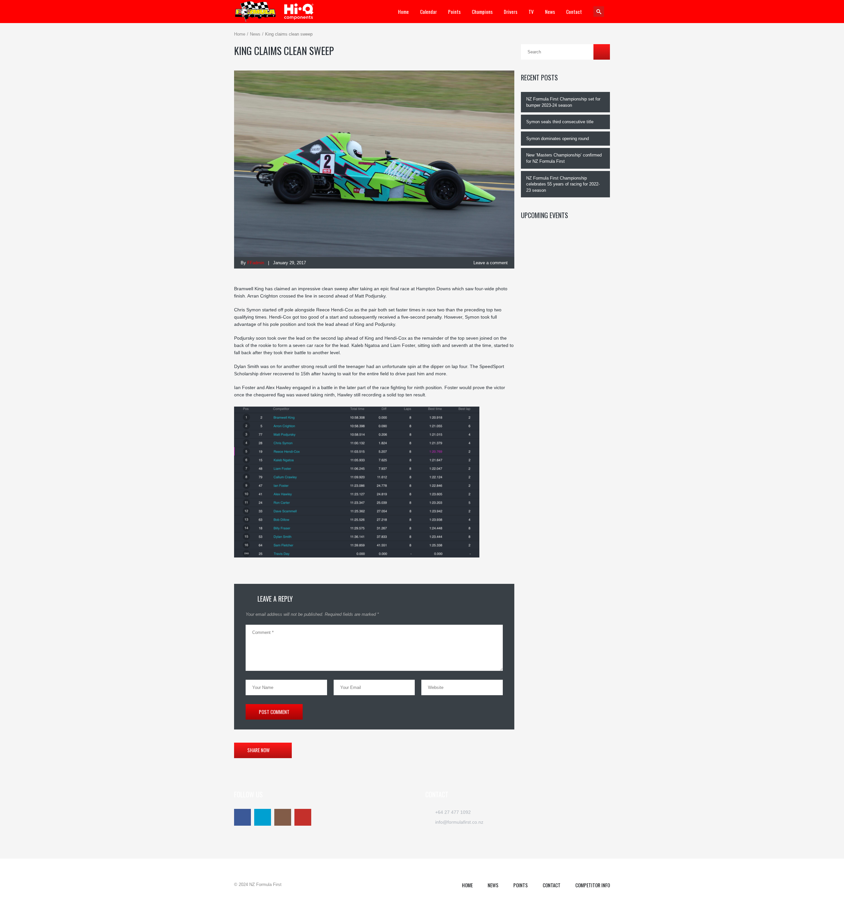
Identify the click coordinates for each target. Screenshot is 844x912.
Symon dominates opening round (557, 138)
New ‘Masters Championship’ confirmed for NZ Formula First (564, 158)
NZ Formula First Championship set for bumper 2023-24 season (563, 102)
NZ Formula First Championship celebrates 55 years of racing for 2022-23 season (563, 184)
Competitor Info (592, 885)
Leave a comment (490, 262)
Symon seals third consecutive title (559, 121)
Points (520, 885)
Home (239, 34)
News (255, 34)
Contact (551, 885)
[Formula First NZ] (278, 11)
